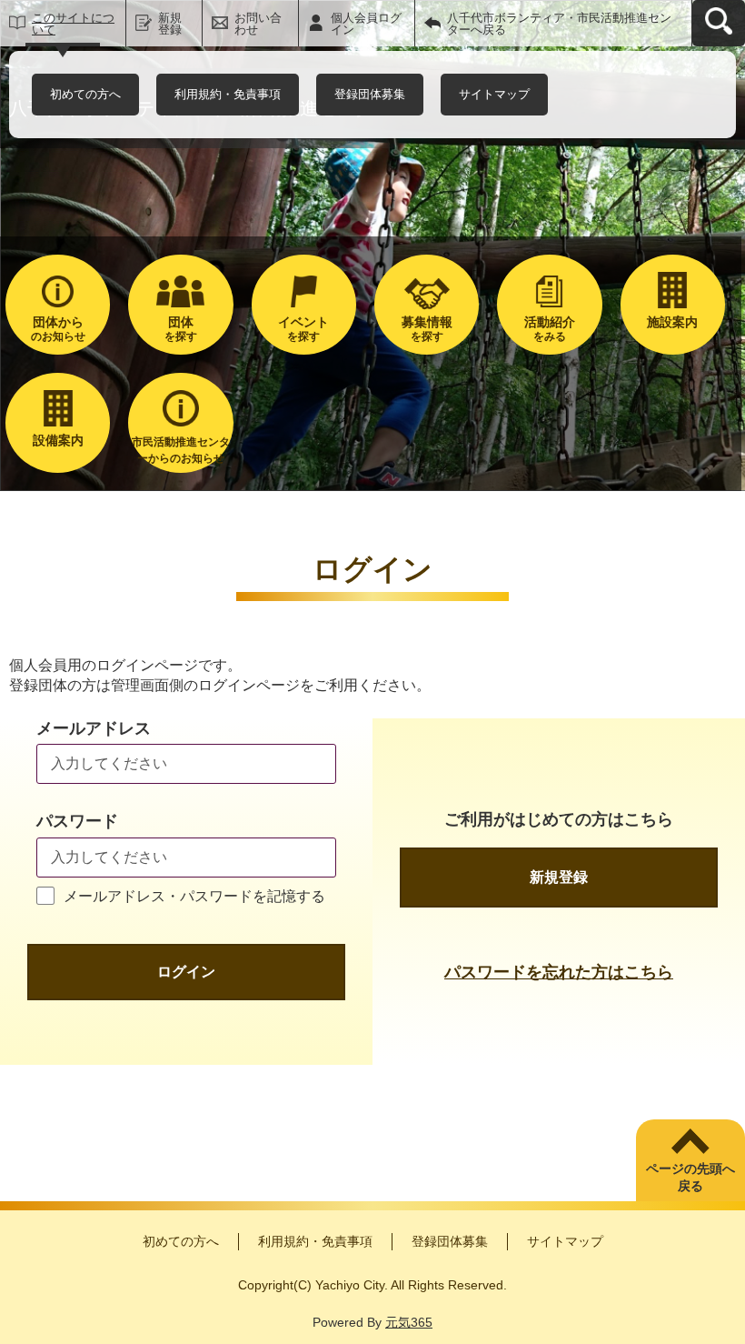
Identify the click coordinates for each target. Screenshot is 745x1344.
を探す (180, 329)
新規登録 (170, 23)
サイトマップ (494, 94)
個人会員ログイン (366, 23)
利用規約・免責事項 (227, 94)
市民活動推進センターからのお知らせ (181, 450)
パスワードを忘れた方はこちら (558, 972)
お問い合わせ (258, 23)
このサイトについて (73, 23)
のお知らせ (58, 329)
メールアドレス (93, 728)
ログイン (186, 971)
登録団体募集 (369, 94)
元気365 (408, 1322)
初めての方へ (85, 94)
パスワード (77, 821)
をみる (549, 329)
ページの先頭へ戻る (690, 1177)
